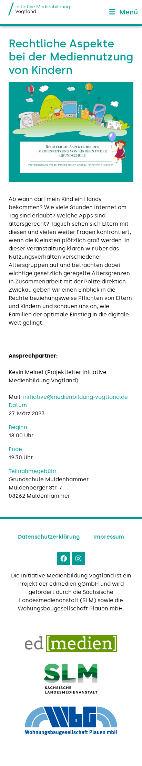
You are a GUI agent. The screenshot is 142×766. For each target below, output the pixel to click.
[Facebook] (63, 558)
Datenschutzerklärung (49, 536)
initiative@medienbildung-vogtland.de (75, 397)
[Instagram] (78, 558)
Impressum (108, 536)
